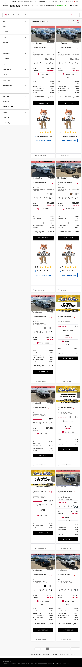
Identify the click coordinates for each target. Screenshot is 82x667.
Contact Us (50, 663)
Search (73, 15)
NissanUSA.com (65, 663)
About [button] (77, 5)
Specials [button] (42, 5)
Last (67, 649)
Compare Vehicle (40, 155)
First (38, 649)
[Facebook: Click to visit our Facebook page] (49, 1)
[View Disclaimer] (47, 63)
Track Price (44, 74)
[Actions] (52, 48)
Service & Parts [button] (51, 5)
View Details (43, 103)
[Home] (22, 5)
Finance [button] (71, 5)
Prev (44, 649)
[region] (43, 89)
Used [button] (36, 5)
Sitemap (59, 663)
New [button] (25, 5)
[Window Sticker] (53, 63)
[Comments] (50, 63)
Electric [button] (31, 5)
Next (61, 649)
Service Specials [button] (62, 5)
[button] (53, 35)
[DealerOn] (7, 661)
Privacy (55, 663)
